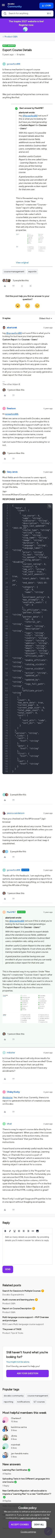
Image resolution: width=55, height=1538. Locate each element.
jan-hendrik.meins (19, 1453)
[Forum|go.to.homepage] (15, 5)
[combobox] (27, 13)
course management (14, 271)
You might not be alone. (18, 1362)
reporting (8, 1402)
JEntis (14, 1436)
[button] (3, 6)
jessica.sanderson (15, 813)
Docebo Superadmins (13, 1294)
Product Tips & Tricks (12, 1333)
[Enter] (5, 13)
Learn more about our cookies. (35, 1518)
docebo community (14, 1395)
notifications (23, 1402)
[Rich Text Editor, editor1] (27, 1249)
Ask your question (27, 1373)
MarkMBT (11, 912)
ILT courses (39, 1402)
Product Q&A (11, 36)
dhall (9, 1124)
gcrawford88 (13, 64)
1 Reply (5, 1485)
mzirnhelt (15, 1444)
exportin (32, 271)
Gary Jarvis (12, 472)
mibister (11, 1052)
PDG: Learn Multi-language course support (23, 1324)
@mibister (7, 1097)
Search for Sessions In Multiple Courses (21, 1291)
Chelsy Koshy (13, 1092)
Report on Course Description (17, 1308)
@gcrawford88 (30, 115)
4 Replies (6, 1473)
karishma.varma (19, 1427)
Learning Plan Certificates (14, 1470)
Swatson (11, 408)
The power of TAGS (11, 1329)
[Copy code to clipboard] (49, 506)
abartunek (12, 327)
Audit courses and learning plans (18, 1299)
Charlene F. (16, 1418)
